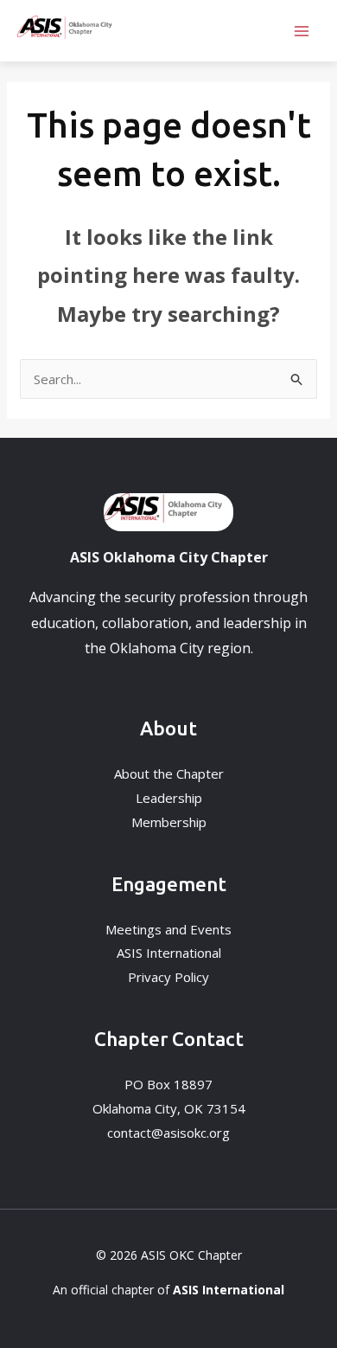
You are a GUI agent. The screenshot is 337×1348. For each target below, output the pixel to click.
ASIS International (169, 952)
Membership (169, 822)
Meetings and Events (168, 929)
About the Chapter (169, 773)
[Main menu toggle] (302, 30)
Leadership (169, 797)
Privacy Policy (168, 976)
